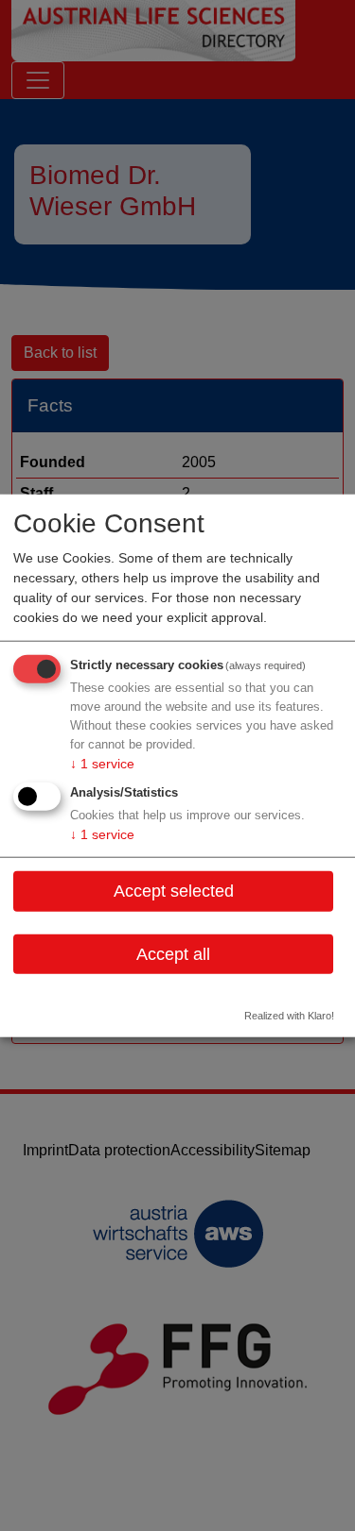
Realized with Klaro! (289, 1015)
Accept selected (174, 891)
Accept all (173, 953)
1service (102, 763)
